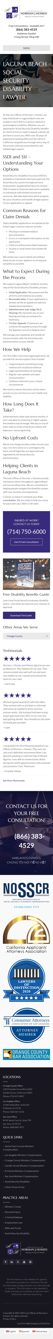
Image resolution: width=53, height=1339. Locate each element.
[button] (47, 636)
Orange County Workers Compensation (25, 1160)
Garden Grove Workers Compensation (24, 1165)
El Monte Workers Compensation (22, 1170)
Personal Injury (12, 1211)
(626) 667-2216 (17, 1111)
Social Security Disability (17, 1181)
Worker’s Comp (13, 1206)
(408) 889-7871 (17, 1127)
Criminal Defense (13, 1217)
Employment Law (13, 1222)
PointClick (45, 1323)
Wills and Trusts (13, 1228)
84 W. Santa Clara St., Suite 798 (17, 1120)
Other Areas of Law (14, 1187)
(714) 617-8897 (17, 1096)
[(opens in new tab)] (26, 573)
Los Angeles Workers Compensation (23, 1155)
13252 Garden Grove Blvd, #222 (17, 1089)
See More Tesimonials (14, 780)
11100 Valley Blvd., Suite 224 (16, 1105)
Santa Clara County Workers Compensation (18, 1148)
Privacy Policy (9, 1319)
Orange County (14, 636)
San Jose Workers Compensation (21, 1176)
